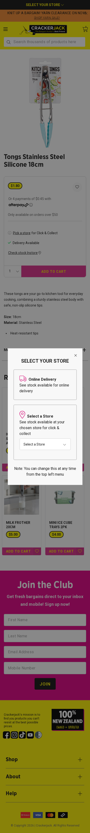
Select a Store (34, 444)
